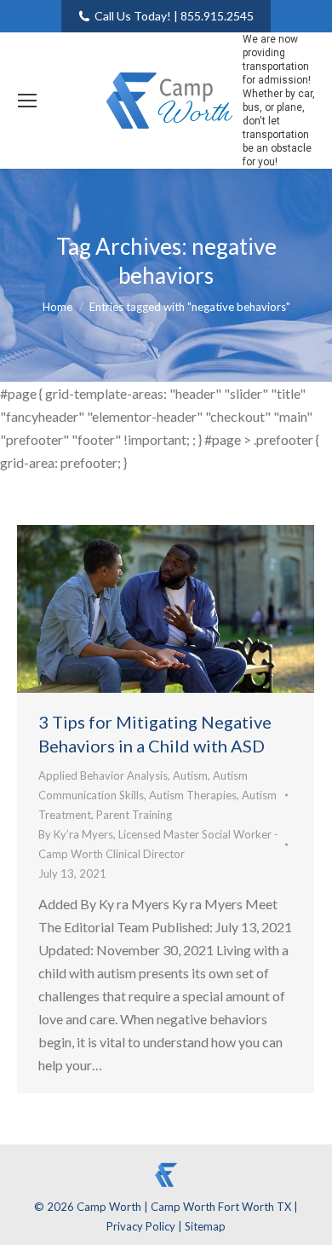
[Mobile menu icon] (27, 100)
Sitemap (205, 1226)
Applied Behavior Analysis (103, 775)
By (158, 844)
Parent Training (134, 814)
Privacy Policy (142, 1226)
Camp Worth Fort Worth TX (221, 1206)
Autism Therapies (193, 795)
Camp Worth (110, 1206)
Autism (190, 775)
